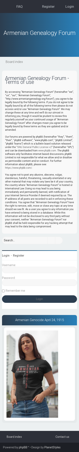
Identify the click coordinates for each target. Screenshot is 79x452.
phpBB (23, 447)
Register (18, 255)
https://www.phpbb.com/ (18, 167)
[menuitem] (18, 6)
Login (6, 255)
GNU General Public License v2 (34, 147)
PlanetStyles (52, 447)
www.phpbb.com (47, 150)
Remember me (15, 290)
